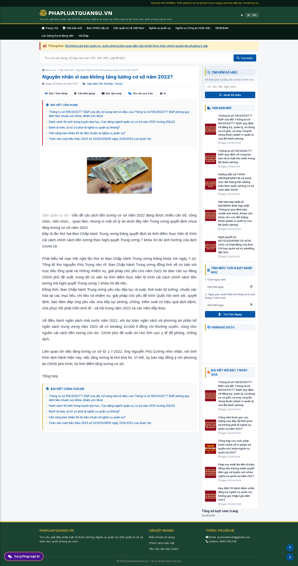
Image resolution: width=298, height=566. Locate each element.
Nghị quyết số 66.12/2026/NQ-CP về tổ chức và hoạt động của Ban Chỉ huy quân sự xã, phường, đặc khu (236, 244)
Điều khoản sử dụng (162, 537)
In (165, 93)
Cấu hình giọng (86, 93)
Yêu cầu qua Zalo (143, 93)
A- (249, 15)
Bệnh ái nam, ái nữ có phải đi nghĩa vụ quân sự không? (84, 127)
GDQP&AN (221, 28)
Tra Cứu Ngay (232, 314)
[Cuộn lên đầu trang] (290, 548)
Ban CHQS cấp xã (98, 28)
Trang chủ (51, 28)
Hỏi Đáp (84, 35)
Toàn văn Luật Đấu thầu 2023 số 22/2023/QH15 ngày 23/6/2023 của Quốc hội (100, 138)
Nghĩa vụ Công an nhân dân (193, 28)
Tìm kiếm (247, 58)
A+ (254, 15)
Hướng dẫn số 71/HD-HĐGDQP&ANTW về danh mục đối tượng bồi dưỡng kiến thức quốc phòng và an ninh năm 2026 (236, 182)
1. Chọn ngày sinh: (215, 279)
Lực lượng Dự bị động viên (58, 35)
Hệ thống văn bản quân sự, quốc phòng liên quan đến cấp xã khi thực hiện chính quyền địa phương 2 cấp (136, 46)
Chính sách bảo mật (161, 543)
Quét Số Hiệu (232, 95)
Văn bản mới (74, 28)
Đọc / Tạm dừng (58, 93)
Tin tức (118, 83)
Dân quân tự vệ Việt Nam (129, 28)
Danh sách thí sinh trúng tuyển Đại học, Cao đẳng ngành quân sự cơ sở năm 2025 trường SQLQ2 (112, 121)
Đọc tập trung (113, 93)
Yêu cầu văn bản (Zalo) (163, 548)
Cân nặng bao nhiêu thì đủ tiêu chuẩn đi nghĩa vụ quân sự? (87, 133)
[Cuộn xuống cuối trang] (290, 557)
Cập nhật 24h (95, 83)
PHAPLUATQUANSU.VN (80, 13)
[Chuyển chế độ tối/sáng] (242, 15)
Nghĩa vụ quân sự (160, 28)
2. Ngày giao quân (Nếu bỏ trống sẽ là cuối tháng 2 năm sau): (230, 296)
